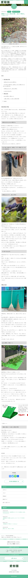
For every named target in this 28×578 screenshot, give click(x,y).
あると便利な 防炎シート (9, 96)
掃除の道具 (6, 93)
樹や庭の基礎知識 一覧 (14, 481)
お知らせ (4, 489)
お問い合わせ (14, 558)
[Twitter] (12, 476)
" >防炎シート (4, 423)
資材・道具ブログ (16, 11)
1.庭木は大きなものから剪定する (10, 82)
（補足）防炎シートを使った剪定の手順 (11, 98)
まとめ (5, 101)
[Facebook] (10, 476)
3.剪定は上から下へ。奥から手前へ (10, 88)
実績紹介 (4, 496)
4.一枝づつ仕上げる (7, 91)
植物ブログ (5, 499)
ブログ (9, 11)
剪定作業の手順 (7, 79)
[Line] (15, 476)
